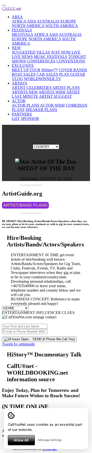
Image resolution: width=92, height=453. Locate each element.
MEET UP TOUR (26, 70)
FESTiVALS (22, 30)
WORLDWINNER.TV (42, 79)
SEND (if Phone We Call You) (52, 339)
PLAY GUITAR (72, 74)
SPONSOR (30, 118)
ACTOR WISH (52, 105)
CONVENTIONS (70, 61)
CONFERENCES (41, 61)
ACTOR (19, 101)
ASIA (31, 21)
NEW (16, 48)
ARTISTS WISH (52, 92)
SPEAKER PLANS (41, 110)
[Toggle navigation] (4, 5)
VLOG (17, 79)
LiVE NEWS (22, 57)
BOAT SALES (24, 74)
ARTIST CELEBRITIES (32, 87)
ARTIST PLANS (66, 87)
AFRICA (19, 21)
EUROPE (68, 21)
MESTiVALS (22, 34)
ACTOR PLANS (25, 105)
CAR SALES (47, 74)
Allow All (21, 440)
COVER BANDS (73, 70)
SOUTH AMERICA (61, 26)
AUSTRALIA (48, 21)
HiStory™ (49, 70)
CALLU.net (11, 8)
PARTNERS (22, 114)
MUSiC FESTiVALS (50, 57)
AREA (17, 17)
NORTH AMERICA (28, 26)
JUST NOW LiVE (65, 52)
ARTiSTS (19, 83)
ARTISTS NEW (25, 92)
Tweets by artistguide (18, 344)
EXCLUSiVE (23, 65)
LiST (16, 118)
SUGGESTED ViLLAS (31, 52)
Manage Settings (50, 440)
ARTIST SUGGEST (55, 96)
